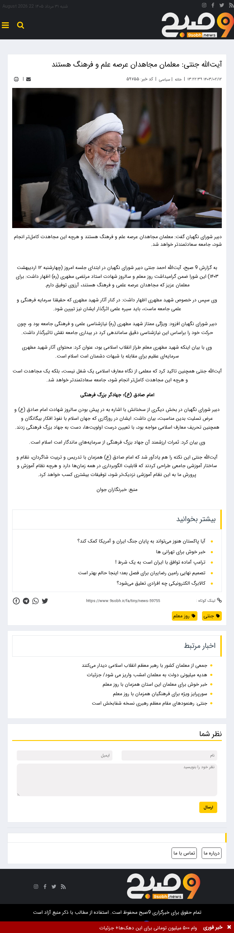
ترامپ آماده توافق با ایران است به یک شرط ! (160, 562)
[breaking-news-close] (229, 927)
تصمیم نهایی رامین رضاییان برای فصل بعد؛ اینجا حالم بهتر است (141, 573)
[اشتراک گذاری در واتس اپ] (35, 601)
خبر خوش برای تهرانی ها (180, 552)
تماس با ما (184, 853)
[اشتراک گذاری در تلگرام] (26, 601)
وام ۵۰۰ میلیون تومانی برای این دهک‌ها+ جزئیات (148, 928)
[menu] (5, 25)
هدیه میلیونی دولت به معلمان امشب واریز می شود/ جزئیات (147, 675)
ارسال (208, 807)
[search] (20, 25)
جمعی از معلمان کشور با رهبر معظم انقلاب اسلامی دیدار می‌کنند (144, 665)
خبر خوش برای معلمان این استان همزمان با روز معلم (155, 684)
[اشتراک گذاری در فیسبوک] (16, 601)
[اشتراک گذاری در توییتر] (45, 601)
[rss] (231, 6)
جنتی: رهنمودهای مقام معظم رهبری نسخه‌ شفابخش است (149, 703)
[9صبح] (198, 25)
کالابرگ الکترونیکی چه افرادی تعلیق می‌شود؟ (161, 583)
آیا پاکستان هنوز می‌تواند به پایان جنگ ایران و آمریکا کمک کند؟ (141, 541)
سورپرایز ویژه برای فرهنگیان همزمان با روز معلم (160, 694)
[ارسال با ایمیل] (28, 79)
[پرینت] (16, 79)
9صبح (144, 912)
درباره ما (212, 853)
